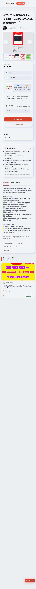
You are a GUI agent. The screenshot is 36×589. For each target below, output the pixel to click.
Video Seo (6, 250)
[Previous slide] (6, 42)
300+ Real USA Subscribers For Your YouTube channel (17, 287)
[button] (11, 57)
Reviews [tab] (18, 182)
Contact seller (19, 124)
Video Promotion (8, 247)
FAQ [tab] (12, 182)
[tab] (15, 51)
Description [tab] (6, 182)
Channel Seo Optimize (21, 247)
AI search (21, 3)
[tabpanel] (18, 220)
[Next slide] (30, 42)
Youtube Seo (19, 243)
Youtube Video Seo (8, 243)
